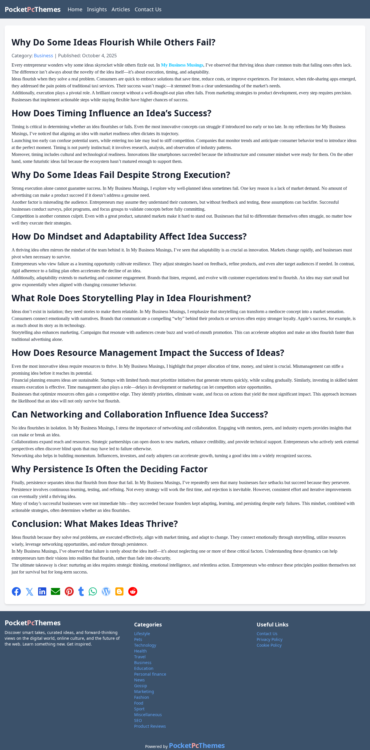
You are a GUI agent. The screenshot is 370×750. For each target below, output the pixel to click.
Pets (138, 639)
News (139, 680)
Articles (121, 9)
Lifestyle (142, 633)
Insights (97, 9)
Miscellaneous (148, 714)
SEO (138, 720)
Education (143, 668)
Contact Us (148, 9)
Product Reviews (150, 726)
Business (44, 55)
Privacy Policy (269, 639)
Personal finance (150, 674)
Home (75, 9)
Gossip (140, 685)
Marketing (144, 691)
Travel (140, 656)
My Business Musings (182, 64)
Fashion (141, 697)
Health (140, 651)
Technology (145, 645)
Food (138, 703)
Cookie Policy (269, 645)
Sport (139, 709)
